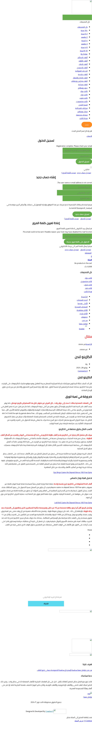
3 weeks (84, 44)
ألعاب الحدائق (83, 57)
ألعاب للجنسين (82, 67)
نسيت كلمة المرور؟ (68, 172)
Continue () (88, 721)
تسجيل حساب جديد (84, 172)
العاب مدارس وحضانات (79, 81)
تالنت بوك (84, 91)
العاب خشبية (83, 74)
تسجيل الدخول (85, 218)
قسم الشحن (83, 104)
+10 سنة (84, 30)
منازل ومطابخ (83, 111)
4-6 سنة (84, 47)
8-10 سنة (84, 50)
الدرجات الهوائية (81, 71)
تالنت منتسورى (82, 101)
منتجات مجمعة (82, 115)
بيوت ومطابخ (83, 88)
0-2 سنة (84, 33)
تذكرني (86, 169)
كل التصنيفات (82, 27)
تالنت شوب (84, 98)
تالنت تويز (84, 94)
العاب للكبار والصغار (80, 77)
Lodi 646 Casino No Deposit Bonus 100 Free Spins (73, 502)
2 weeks (84, 37)
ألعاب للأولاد (83, 61)
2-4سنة (84, 40)
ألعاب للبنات (83, 64)
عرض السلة (79, 721)
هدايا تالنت (84, 118)
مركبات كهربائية (81, 108)
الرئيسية (89, 344)
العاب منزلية (83, 84)
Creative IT (50, 711)
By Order (84, 54)
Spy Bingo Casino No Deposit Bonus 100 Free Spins (72, 472)
